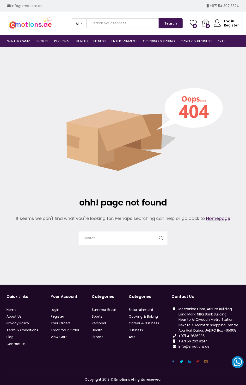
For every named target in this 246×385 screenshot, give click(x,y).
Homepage (218, 218)
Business (136, 330)
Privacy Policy (17, 323)
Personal (99, 323)
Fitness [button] (99, 41)
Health (97, 330)
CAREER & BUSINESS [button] (196, 41)
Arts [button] (221, 41)
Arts (132, 336)
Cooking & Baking (143, 316)
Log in (229, 21)
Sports (97, 316)
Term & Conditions (22, 330)
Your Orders (61, 323)
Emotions (122, 379)
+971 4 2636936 (191, 336)
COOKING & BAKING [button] (159, 41)
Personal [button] (62, 41)
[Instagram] (206, 362)
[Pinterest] (198, 362)
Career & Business (144, 323)
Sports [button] (42, 41)
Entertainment (141, 309)
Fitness (97, 336)
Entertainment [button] (124, 41)
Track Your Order (65, 330)
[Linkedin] (189, 362)
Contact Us (15, 343)
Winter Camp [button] (18, 41)
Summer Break (104, 309)
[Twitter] (181, 362)
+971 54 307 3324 (224, 5)
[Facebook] (173, 362)
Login (55, 309)
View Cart (59, 336)
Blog (9, 336)
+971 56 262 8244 (193, 341)
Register (231, 25)
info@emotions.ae (27, 5)
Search (170, 23)
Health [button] (82, 41)
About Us (13, 316)
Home (11, 309)
